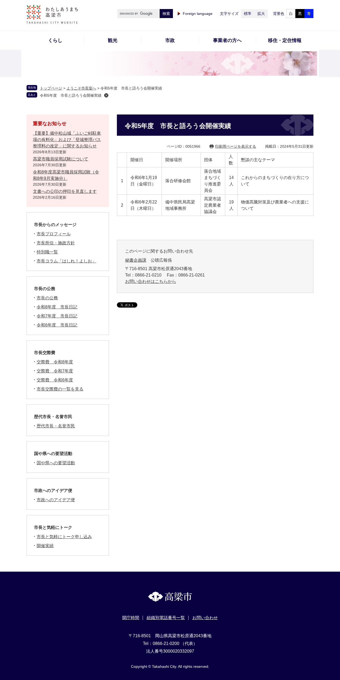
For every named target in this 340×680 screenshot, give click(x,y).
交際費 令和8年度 (55, 362)
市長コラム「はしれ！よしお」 (66, 261)
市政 (170, 40)
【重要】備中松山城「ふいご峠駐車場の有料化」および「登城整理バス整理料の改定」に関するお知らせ (67, 139)
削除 (106, 95)
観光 (112, 40)
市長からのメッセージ (55, 224)
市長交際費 (44, 352)
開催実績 (45, 545)
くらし (55, 40)
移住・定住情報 (284, 40)
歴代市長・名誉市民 (53, 416)
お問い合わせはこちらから (150, 281)
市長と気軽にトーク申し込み (64, 536)
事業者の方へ (227, 40)
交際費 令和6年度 (55, 380)
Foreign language (197, 13)
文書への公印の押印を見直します (65, 191)
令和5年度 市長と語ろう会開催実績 (70, 95)
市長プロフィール (54, 234)
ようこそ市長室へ (81, 88)
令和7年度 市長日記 (57, 316)
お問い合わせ (205, 617)
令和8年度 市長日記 (57, 307)
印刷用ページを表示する (235, 146)
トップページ (51, 88)
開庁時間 (130, 617)
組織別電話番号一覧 (166, 617)
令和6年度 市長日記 (57, 325)
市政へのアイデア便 (53, 490)
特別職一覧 (47, 252)
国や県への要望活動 (53, 453)
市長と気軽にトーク (53, 527)
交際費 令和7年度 (55, 371)
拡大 (261, 13)
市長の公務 (44, 288)
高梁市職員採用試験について (60, 159)
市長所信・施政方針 (56, 243)
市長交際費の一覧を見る (60, 389)
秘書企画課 (135, 260)
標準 (247, 13)
